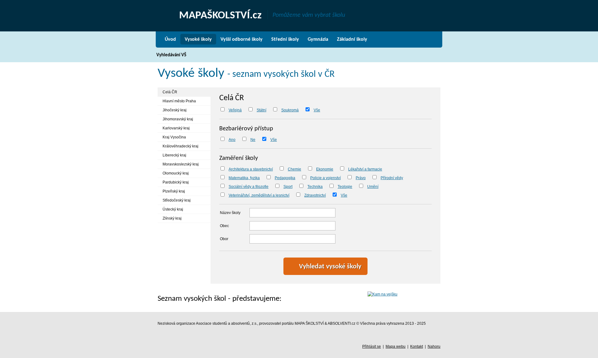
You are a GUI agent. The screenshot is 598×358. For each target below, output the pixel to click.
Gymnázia (318, 39)
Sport (287, 186)
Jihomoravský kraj (178, 119)
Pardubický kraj (176, 182)
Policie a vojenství (325, 178)
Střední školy (285, 39)
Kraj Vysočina (174, 137)
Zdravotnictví (315, 195)
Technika (315, 186)
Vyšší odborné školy (242, 39)
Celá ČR (170, 92)
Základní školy (352, 39)
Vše (317, 110)
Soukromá (290, 110)
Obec (224, 226)
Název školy (230, 213)
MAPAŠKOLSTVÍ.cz (220, 15)
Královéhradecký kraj (180, 146)
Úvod (170, 39)
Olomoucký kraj (176, 173)
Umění (372, 186)
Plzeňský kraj (174, 191)
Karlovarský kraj (176, 128)
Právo (361, 178)
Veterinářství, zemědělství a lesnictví (259, 195)
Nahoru (434, 346)
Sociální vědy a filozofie (248, 186)
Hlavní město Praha (179, 101)
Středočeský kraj (177, 200)
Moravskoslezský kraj (181, 164)
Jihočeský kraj (175, 110)
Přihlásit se (371, 346)
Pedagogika (285, 178)
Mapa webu (396, 346)
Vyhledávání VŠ (171, 55)
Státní (261, 110)
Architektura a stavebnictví (251, 169)
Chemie (294, 169)
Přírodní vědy (392, 178)
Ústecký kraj (173, 209)
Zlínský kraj (172, 218)
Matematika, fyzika (244, 178)
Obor (224, 239)
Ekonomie (324, 169)
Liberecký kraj (174, 155)
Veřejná (235, 110)
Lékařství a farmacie (365, 169)
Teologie (345, 186)
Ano (232, 139)
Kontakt (416, 346)
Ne (252, 139)
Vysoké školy (198, 39)
